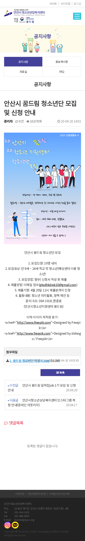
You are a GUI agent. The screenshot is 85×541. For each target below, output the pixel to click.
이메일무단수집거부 (59, 494)
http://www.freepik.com (34, 322)
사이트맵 (65, 4)
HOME (53, 4)
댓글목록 (15, 423)
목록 (62, 372)
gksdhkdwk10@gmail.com (58, 284)
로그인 (77, 4)
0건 (21, 121)
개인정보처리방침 (37, 494)
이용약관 (19, 494)
